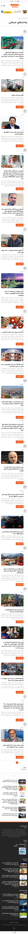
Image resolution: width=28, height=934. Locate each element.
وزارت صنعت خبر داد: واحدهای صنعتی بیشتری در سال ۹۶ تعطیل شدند (13, 746)
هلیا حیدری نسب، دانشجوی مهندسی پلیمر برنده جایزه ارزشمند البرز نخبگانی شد (9, 780)
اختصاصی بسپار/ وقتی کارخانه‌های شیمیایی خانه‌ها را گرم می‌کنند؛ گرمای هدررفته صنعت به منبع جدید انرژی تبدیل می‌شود (12, 55)
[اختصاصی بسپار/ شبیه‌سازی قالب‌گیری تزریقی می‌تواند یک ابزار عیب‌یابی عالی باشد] (22, 815)
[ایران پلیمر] (14, 6)
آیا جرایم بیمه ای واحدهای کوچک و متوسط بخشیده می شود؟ (14, 611)
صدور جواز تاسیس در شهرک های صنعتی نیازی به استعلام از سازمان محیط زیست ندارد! (13, 404)
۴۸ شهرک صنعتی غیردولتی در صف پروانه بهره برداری (12, 251)
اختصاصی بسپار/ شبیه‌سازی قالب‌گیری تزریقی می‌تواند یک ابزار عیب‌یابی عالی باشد (9, 814)
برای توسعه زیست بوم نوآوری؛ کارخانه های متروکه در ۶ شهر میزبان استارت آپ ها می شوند (10, 895)
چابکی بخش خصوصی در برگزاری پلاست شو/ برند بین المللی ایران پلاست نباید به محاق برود (10, 794)
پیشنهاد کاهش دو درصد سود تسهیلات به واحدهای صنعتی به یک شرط (12, 679)
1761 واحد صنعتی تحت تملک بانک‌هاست (13, 332)
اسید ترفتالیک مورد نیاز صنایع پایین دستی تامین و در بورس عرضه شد (12, 365)
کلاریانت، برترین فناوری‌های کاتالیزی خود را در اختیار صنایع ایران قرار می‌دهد (10, 901)
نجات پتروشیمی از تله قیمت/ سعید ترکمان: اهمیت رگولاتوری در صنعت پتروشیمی (14, 293)
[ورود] (4, 6)
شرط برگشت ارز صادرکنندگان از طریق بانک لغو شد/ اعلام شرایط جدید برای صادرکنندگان (14, 571)
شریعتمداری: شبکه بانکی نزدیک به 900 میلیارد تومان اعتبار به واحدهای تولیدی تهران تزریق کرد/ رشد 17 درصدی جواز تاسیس (13, 707)
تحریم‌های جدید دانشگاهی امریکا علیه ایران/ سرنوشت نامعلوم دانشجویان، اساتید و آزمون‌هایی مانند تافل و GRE (9, 787)
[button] (8, 12)
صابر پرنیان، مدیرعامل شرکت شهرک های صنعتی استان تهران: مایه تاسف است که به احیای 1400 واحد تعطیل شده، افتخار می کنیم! (12, 427)
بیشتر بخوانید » (19, 70)
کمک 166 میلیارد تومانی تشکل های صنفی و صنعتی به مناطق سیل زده (13, 495)
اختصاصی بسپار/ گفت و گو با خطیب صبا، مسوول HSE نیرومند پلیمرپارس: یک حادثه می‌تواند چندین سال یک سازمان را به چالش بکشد (12, 212)
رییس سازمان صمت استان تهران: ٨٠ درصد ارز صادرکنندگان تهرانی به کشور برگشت (14, 469)
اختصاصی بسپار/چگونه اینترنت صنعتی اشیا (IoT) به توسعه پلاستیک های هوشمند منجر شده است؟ (10, 908)
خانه (25, 18)
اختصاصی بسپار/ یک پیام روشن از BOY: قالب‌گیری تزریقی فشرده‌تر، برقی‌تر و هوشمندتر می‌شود (9, 808)
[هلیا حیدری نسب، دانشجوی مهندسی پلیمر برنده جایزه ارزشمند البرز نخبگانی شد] (22, 782)
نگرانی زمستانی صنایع (18, 95)
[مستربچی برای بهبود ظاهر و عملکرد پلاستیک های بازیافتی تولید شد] (23, 915)
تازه (13, 776)
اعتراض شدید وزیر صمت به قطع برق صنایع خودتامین (14, 133)
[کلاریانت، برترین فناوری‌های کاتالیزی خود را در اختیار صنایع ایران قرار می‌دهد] (23, 902)
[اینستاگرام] (14, 928)
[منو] (1, 6)
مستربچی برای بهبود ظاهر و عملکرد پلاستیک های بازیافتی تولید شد (10, 914)
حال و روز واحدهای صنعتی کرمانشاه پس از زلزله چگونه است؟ (13, 533)
